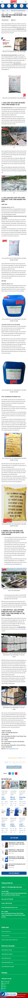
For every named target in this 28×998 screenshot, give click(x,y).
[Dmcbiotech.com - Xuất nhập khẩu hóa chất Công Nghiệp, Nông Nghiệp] (14, 1)
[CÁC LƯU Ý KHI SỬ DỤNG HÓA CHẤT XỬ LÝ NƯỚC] (5, 864)
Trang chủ (2, 8)
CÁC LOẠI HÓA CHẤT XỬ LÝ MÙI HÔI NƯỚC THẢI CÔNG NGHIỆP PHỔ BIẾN (14, 259)
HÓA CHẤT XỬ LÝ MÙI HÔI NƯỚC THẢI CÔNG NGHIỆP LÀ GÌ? (14, 146)
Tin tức (22, 8)
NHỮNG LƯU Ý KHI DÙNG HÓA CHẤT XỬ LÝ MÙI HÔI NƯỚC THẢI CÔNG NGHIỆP (14, 589)
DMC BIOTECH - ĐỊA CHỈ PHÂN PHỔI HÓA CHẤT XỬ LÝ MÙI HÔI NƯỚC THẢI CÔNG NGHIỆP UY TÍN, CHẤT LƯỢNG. (14, 655)
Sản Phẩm (15, 8)
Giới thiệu (9, 8)
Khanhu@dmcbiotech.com (11, 907)
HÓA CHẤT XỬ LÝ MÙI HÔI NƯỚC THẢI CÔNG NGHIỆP (14, 51)
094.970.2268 (11, 994)
